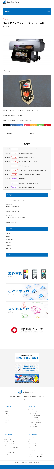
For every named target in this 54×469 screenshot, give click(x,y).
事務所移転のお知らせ (11, 222)
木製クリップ (31, 447)
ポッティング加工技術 (33, 417)
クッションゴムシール (9, 452)
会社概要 (6, 411)
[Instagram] (24, 399)
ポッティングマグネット (9, 443)
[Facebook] (29, 399)
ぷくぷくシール (7, 439)
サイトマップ (36, 462)
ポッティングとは (32, 424)
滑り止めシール (7, 454)
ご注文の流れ (7, 420)
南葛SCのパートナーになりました (13, 211)
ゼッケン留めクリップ (33, 450)
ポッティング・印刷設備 (33, 420)
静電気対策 (8, 248)
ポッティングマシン (32, 413)
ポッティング (9, 239)
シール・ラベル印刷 (8, 450)
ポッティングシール (32, 411)
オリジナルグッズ (8, 437)
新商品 (7, 236)
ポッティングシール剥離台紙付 (11, 447)
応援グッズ (8, 245)
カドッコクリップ (32, 452)
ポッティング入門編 (32, 426)
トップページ (7, 409)
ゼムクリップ (31, 439)
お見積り (6, 422)
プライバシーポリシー (9, 415)
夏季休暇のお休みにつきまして (13, 206)
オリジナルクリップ (32, 437)
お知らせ (8, 233)
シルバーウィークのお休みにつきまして (15, 200)
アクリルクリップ (32, 445)
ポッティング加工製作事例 (34, 415)
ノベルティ (8, 242)
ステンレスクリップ (32, 443)
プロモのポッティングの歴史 (34, 422)
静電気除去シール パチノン (10, 441)
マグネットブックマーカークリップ (36, 454)
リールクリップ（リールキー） (35, 456)
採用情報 (6, 413)
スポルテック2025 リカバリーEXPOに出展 (15, 217)
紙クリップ (30, 441)
